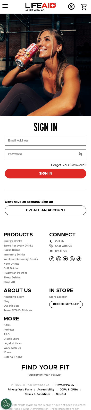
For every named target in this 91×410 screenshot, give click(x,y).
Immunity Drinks (14, 255)
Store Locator (58, 297)
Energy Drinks (13, 241)
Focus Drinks (12, 250)
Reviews (9, 330)
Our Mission (11, 306)
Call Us (59, 241)
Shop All (9, 282)
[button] (84, 7)
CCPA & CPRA (69, 390)
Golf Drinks (11, 268)
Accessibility (45, 390)
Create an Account (45, 210)
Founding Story (14, 297)
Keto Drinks (11, 264)
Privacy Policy (65, 385)
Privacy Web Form (20, 390)
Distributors (11, 339)
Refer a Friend (13, 357)
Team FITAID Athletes (18, 310)
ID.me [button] (7, 352)
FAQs (7, 325)
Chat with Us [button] (63, 246)
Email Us (61, 250)
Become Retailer (66, 304)
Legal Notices (13, 343)
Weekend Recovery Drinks (21, 259)
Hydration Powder (15, 273)
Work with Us (12, 348)
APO (6, 334)
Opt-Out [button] (61, 394)
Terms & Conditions (37, 394)
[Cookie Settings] (6, 403)
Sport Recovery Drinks (18, 246)
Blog (7, 301)
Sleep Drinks (12, 277)
